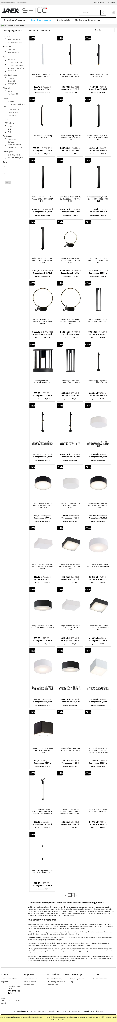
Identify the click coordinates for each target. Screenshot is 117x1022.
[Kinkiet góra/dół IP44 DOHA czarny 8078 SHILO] (97, 54)
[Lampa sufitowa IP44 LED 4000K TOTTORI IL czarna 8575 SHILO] (97, 483)
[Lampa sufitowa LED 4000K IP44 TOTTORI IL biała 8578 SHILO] (70, 606)
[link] (12, 39)
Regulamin (5, 982)
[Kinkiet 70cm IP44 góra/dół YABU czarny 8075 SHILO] (70, 54)
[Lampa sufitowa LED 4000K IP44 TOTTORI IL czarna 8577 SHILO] (97, 606)
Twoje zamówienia (30, 979)
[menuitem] (14, 20)
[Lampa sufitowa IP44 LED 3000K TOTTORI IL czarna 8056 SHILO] (42, 483)
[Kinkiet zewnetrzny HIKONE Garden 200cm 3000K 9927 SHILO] (42, 177)
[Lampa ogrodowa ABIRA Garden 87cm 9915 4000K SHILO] (70, 299)
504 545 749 (78, 1011)
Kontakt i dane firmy (100, 979)
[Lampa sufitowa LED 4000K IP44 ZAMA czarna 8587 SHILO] (70, 667)
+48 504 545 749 (22, 2)
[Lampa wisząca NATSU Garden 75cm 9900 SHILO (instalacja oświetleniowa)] (70, 789)
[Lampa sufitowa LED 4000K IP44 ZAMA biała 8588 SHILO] (42, 667)
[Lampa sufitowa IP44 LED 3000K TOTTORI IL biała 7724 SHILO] (97, 422)
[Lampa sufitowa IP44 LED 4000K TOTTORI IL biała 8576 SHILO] (70, 483)
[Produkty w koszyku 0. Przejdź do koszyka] (111, 13)
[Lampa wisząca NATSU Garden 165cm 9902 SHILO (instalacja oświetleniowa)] (42, 789)
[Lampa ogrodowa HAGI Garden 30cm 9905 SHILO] (42, 361)
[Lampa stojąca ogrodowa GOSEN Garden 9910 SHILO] (42, 422)
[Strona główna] (25, 11)
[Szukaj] (103, 12)
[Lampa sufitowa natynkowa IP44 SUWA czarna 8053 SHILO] (42, 728)
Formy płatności (52, 985)
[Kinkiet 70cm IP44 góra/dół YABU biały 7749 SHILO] (42, 54)
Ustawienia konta (30, 982)
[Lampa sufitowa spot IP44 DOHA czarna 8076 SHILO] (70, 728)
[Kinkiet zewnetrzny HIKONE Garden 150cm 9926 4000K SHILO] (97, 116)
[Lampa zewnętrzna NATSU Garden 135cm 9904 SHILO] (97, 789)
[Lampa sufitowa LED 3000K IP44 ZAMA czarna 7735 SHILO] (42, 606)
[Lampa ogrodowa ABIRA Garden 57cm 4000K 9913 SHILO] (97, 238)
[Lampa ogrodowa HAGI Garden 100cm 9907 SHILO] (97, 299)
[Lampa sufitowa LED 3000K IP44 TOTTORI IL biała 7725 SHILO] (42, 544)
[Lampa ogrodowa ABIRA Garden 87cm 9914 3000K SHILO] (42, 299)
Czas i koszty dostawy (54, 979)
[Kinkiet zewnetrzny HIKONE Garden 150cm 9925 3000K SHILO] (70, 116)
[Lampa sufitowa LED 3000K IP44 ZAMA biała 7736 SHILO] (97, 544)
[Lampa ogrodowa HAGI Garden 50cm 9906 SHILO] (70, 361)
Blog (71, 982)
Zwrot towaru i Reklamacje (10, 979)
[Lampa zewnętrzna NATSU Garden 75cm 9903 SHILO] (42, 851)
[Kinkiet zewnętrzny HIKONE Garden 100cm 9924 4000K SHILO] (42, 238)
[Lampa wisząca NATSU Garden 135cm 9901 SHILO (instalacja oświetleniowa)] (97, 728)
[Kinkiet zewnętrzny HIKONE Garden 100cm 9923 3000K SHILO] (97, 177)
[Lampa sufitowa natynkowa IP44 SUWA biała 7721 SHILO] (97, 667)
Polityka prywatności (77, 979)
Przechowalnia (29, 985)
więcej (6, 119)
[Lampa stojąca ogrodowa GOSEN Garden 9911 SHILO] (70, 422)
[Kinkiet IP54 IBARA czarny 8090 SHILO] (42, 116)
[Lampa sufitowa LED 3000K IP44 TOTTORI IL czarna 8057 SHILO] (70, 544)
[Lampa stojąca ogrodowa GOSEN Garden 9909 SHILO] (97, 361)
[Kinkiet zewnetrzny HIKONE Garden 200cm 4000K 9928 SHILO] (70, 177)
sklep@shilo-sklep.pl (8, 2)
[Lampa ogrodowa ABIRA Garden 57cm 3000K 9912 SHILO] (70, 238)
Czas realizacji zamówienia (56, 982)
